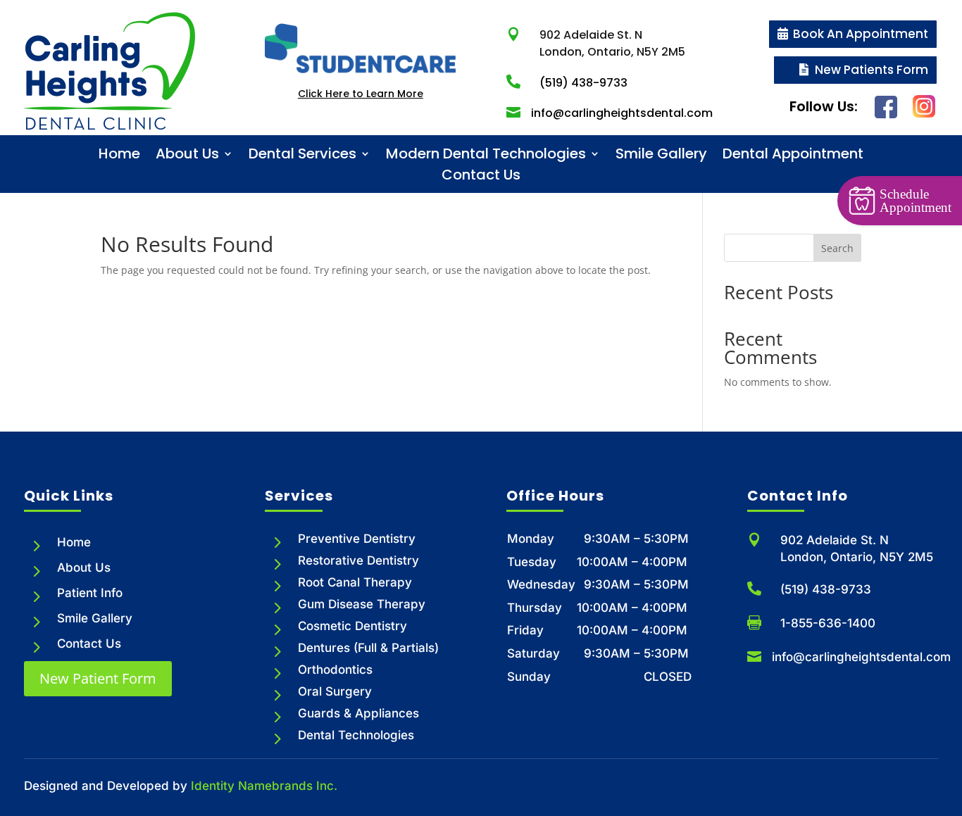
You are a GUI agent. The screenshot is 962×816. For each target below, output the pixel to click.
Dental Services (302, 156)
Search (837, 248)
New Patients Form (871, 69)
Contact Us (481, 177)
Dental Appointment (793, 156)
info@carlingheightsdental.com (861, 657)
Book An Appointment (860, 33)
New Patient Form (97, 678)
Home (119, 156)
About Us (187, 156)
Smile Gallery (661, 156)
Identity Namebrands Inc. (264, 786)
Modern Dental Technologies (486, 156)
